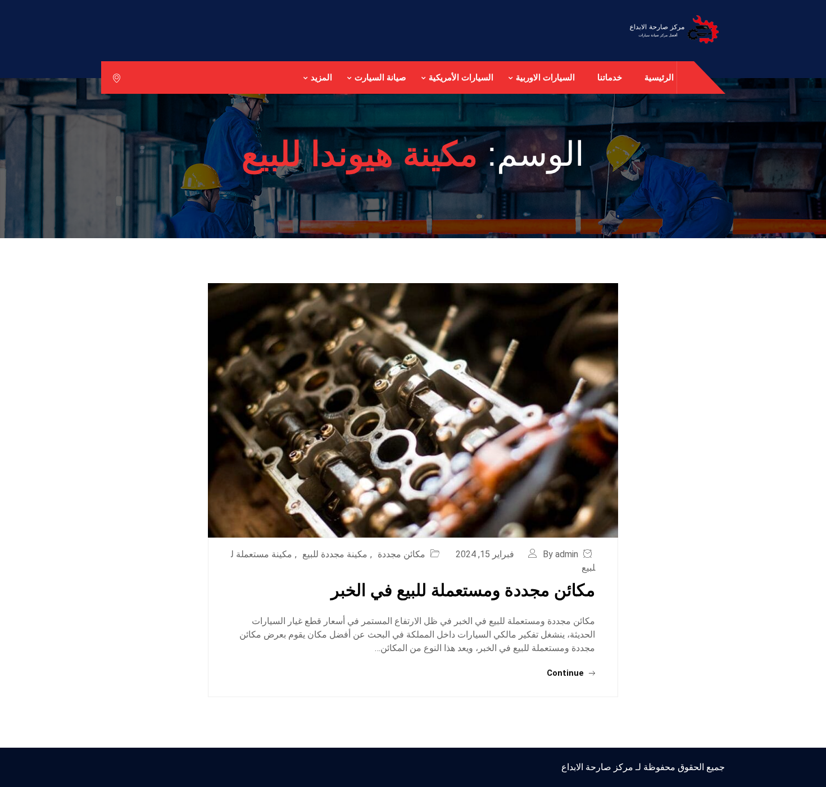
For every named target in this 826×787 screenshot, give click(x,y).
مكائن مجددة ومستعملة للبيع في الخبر (463, 590)
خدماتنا (609, 77)
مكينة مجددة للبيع (334, 554)
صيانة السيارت (380, 77)
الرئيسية (659, 77)
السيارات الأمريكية (461, 77)
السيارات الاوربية (545, 77)
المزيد (321, 77)
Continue (566, 673)
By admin (560, 554)
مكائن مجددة (401, 554)
